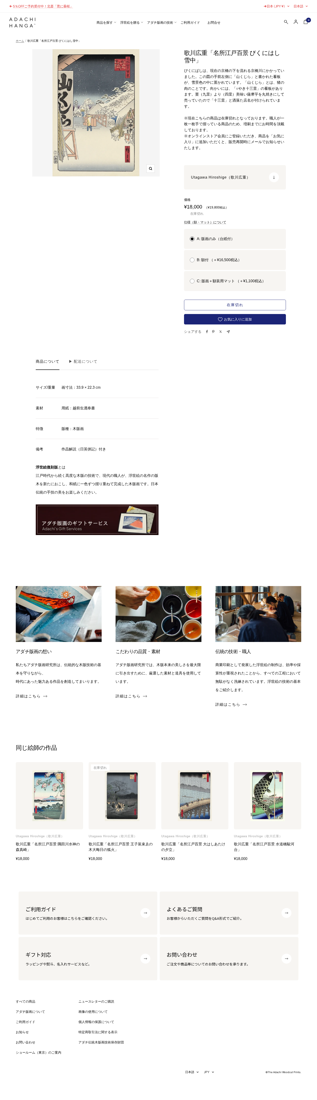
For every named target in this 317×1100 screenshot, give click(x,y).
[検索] (286, 23)
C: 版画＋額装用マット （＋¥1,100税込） (231, 281)
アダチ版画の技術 (160, 22)
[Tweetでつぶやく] (221, 331)
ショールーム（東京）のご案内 (38, 1052)
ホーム (20, 40)
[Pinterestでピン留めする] (213, 331)
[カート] (306, 22)
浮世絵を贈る (130, 22)
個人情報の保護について (96, 1022)
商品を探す (105, 22)
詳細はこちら (28, 696)
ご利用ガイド (190, 22)
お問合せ (213, 22)
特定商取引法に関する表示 (97, 1032)
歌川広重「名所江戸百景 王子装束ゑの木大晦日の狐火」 (121, 847)
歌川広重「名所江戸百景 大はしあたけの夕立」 (193, 847)
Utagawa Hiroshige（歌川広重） (40, 836)
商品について (47, 361)
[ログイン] (296, 22)
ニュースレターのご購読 (96, 1001)
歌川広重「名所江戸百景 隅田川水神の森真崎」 (48, 847)
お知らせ (22, 1032)
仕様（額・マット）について (205, 222)
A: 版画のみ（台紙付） (216, 239)
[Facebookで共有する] (207, 331)
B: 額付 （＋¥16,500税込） (219, 260)
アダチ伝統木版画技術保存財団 (101, 1042)
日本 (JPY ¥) (276, 6)
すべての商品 (25, 1001)
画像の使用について (93, 1011)
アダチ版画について (30, 1011)
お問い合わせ (25, 1042)
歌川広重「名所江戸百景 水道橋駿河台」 (264, 847)
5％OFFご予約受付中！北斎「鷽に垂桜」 (43, 6)
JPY (207, 1072)
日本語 (298, 6)
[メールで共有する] (228, 331)
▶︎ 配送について (83, 361)
